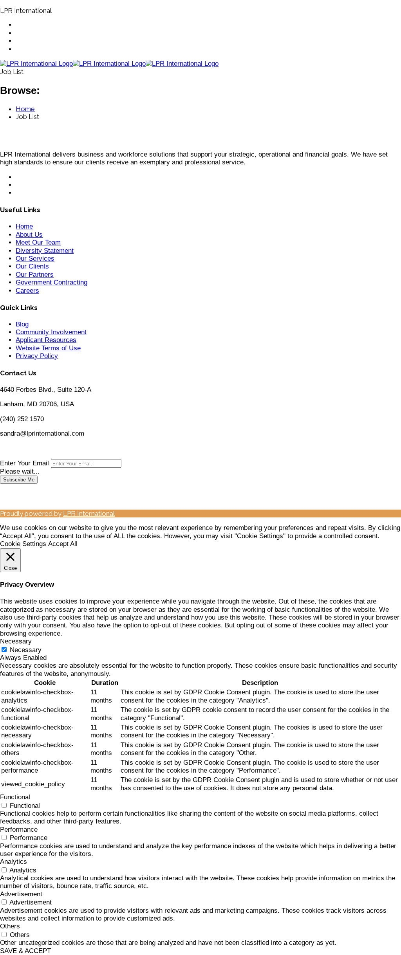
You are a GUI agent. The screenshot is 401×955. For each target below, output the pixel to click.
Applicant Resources (46, 340)
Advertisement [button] (21, 894)
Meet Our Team (38, 242)
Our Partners (35, 274)
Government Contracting (51, 282)
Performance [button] (19, 829)
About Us (29, 234)
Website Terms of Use (48, 348)
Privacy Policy (37, 356)
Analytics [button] (13, 861)
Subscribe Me (18, 480)
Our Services (35, 258)
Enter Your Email (24, 463)
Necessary (26, 650)
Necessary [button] (16, 641)
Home (24, 226)
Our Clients (32, 266)
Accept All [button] (63, 544)
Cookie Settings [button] (23, 544)
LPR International (89, 513)
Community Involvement (51, 332)
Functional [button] (15, 797)
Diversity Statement (45, 250)
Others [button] (10, 926)
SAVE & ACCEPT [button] (25, 951)
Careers (27, 290)
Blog (22, 324)
